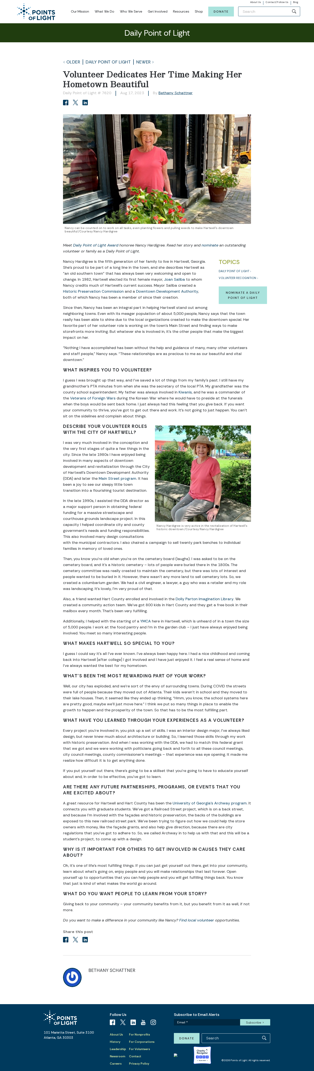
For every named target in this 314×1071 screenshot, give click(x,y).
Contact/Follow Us (277, 2)
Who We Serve (131, 11)
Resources (181, 11)
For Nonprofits (139, 1034)
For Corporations (141, 1042)
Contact (135, 1056)
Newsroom (117, 1056)
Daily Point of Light (108, 62)
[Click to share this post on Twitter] (76, 103)
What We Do (104, 11)
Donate (221, 11)
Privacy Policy (139, 1063)
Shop (199, 11)
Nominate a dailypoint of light (243, 295)
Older (73, 62)
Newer (143, 62)
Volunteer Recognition (237, 278)
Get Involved (157, 11)
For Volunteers (139, 1049)
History (115, 1042)
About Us (255, 2)
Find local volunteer (196, 920)
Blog (295, 2)
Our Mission (80, 11)
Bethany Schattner (175, 92)
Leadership (118, 1049)
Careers (116, 1063)
